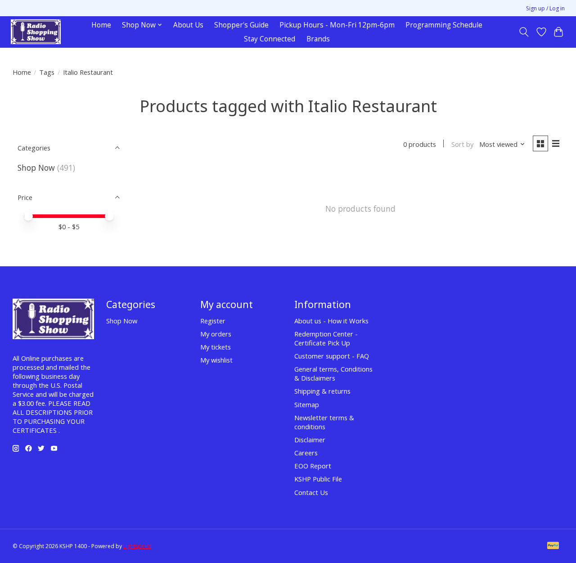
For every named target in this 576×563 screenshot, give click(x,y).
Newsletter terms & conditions (324, 422)
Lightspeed (137, 546)
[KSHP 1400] (36, 31)
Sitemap (306, 404)
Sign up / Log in (545, 8)
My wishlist (216, 359)
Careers (306, 452)
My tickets (215, 346)
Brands (318, 39)
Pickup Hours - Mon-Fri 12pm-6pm (337, 25)
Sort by (462, 144)
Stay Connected (269, 39)
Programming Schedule (443, 25)
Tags (46, 72)
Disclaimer (309, 439)
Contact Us (311, 492)
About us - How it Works (331, 320)
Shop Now (36, 167)
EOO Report (312, 465)
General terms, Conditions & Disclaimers (333, 373)
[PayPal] (553, 546)
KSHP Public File (318, 478)
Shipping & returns (322, 390)
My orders (215, 333)
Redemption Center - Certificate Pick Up (326, 338)
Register (212, 320)
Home (101, 25)
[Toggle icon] (523, 32)
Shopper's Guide (241, 25)
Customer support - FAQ (331, 355)
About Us (188, 25)
